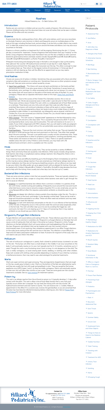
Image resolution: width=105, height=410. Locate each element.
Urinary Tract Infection (91, 363)
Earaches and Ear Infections (92, 141)
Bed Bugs (91, 65)
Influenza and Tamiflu (91, 203)
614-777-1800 (9, 4)
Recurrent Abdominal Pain (91, 303)
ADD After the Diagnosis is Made (92, 48)
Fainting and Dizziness (91, 152)
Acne (89, 43)
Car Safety (91, 98)
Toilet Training (93, 346)
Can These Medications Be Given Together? (93, 91)
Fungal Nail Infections (91, 168)
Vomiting (91, 368)
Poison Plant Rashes (95, 275)
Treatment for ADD (94, 357)
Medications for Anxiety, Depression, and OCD (93, 233)
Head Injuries (92, 180)
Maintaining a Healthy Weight (91, 221)
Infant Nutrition (93, 198)
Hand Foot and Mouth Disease (92, 174)
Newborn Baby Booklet (92, 245)
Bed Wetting (92, 69)
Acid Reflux (91, 38)
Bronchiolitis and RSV (92, 75)
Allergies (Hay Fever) (95, 54)
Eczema (90, 147)
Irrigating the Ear (93, 209)
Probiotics (91, 286)
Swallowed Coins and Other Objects (93, 327)
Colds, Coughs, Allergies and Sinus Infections (92, 105)
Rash (89, 298)
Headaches (91, 189)
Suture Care (92, 322)
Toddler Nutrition (94, 342)
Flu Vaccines (92, 162)
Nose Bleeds (92, 251)
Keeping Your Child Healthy (93, 214)
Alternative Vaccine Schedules (93, 59)
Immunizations (93, 193)
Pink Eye (91, 271)
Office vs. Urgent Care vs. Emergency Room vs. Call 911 (92, 264)
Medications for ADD (95, 226)
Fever (89, 158)
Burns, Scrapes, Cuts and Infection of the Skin (94, 82)
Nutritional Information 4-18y (92, 256)
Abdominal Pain (93, 34)
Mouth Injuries (93, 240)
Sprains (90, 313)
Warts (90, 373)
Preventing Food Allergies (92, 281)
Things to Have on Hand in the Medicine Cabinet (93, 335)
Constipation (92, 120)
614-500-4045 (60, 395)
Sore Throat (92, 309)
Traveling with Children (92, 352)
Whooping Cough (94, 377)
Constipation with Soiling (93, 126)
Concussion (92, 116)
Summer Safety (93, 317)
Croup (90, 131)
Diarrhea (90, 136)
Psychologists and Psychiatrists (93, 292)
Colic (89, 112)
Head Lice (91, 184)
